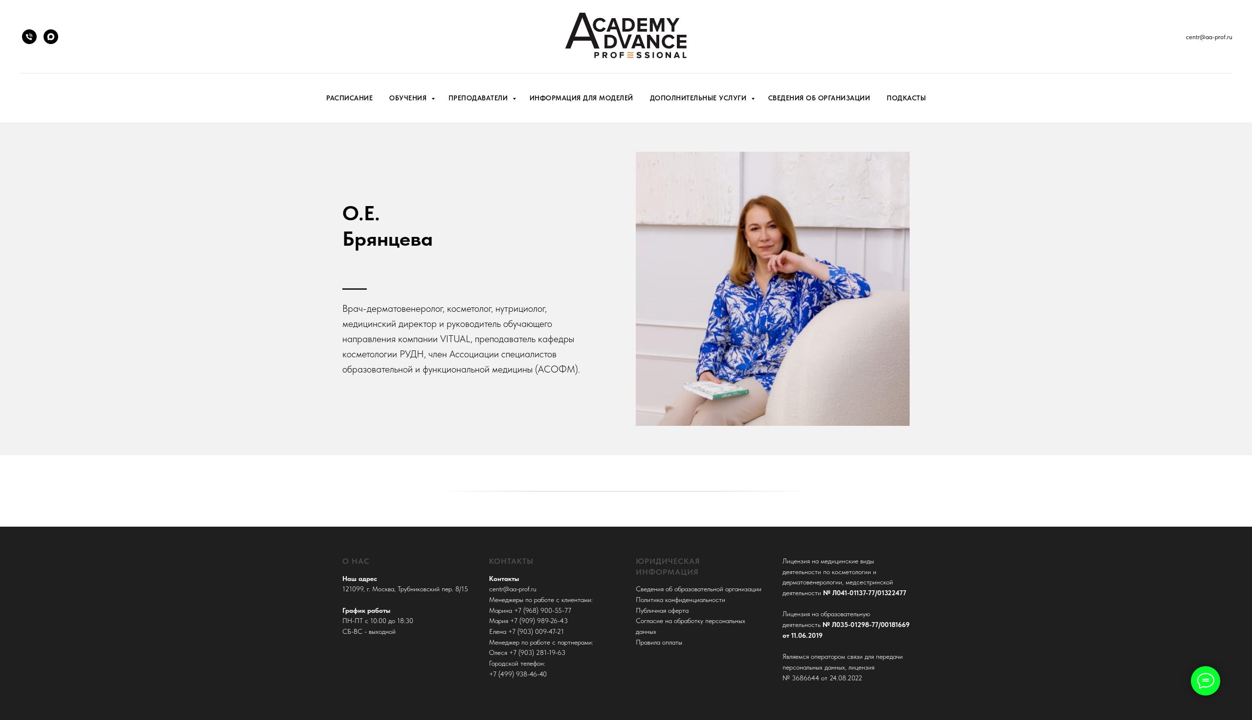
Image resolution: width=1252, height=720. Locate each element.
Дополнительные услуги (699, 98)
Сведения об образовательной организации (698, 589)
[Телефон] (29, 36)
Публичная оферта (662, 610)
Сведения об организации (819, 98)
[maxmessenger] (51, 36)
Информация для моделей (581, 98)
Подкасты (906, 98)
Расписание (349, 98)
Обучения (409, 98)
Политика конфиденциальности (680, 600)
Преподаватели (479, 98)
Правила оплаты (659, 642)
